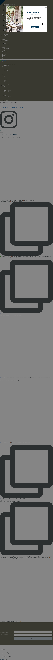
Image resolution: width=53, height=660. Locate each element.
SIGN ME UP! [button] (34, 27)
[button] (46, 7)
